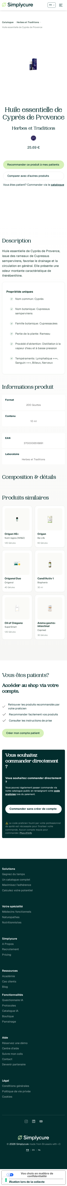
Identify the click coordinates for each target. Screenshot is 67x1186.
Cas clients (9, 981)
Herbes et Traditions (28, 22)
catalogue (57, 185)
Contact (7, 1059)
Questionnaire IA (12, 1000)
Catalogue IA (10, 1011)
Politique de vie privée (16, 1091)
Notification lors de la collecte (24, 1181)
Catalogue (8, 22)
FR (27, 1150)
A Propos (8, 944)
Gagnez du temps (13, 874)
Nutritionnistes (11, 922)
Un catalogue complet (16, 879)
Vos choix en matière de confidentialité (37, 1175)
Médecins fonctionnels (16, 911)
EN (33, 1150)
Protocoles (9, 1005)
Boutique (8, 1016)
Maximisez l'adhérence (16, 885)
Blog (5, 987)
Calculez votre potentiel (17, 890)
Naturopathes (11, 917)
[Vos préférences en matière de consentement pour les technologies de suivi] (6, 1180)
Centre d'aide (10, 1048)
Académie (8, 976)
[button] (61, 5)
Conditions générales (15, 1086)
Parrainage (9, 1021)
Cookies (7, 1096)
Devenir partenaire (14, 1064)
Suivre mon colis (12, 1054)
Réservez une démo (14, 1043)
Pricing (6, 954)
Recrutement (10, 949)
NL (39, 1150)
